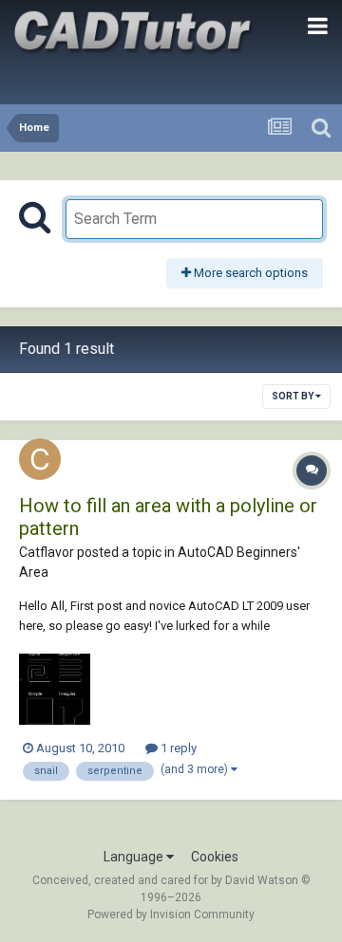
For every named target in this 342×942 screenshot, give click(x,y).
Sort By (293, 396)
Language (135, 856)
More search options (249, 273)
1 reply (177, 748)
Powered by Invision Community (171, 914)
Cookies (214, 856)
